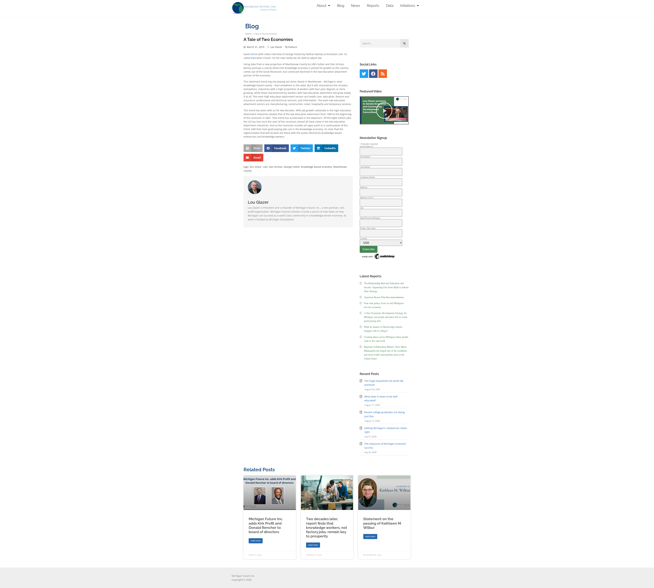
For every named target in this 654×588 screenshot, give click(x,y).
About (321, 6)
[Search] (404, 43)
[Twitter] (364, 73)
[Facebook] (373, 73)
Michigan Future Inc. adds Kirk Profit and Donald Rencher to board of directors (266, 525)
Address (363, 187)
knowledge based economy (316, 166)
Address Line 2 (367, 198)
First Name (365, 157)
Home (248, 34)
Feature (292, 47)
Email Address (367, 147)
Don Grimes (275, 166)
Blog (340, 6)
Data (389, 6)
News (355, 6)
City (361, 208)
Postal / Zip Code (368, 228)
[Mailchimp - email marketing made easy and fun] (378, 259)
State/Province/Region (370, 218)
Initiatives (407, 6)
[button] (253, 148)
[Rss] (382, 73)
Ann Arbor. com (259, 166)
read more (256, 541)
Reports (373, 6)
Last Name (365, 167)
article (253, 54)
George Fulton (292, 166)
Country (363, 239)
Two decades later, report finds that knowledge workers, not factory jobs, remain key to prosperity (326, 527)
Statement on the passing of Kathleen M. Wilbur (382, 523)
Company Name (367, 177)
